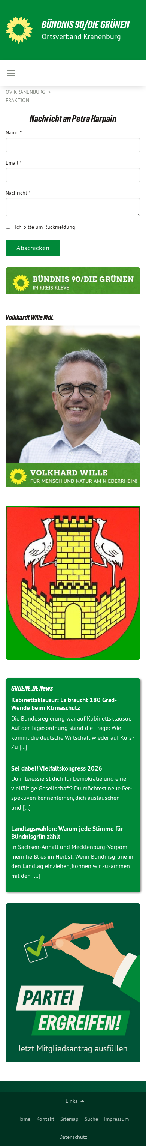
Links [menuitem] (71, 1101)
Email (14, 162)
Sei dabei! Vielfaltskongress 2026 (56, 768)
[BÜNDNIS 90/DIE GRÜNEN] (19, 30)
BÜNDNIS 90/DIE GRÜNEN (86, 24)
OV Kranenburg (26, 92)
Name (14, 132)
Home (23, 1119)
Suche (91, 1119)
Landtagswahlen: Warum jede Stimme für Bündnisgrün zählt (67, 833)
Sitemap (69, 1119)
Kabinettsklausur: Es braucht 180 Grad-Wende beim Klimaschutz (64, 704)
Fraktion (17, 100)
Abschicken (32, 247)
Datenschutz (73, 1137)
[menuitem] (23, 1119)
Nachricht (18, 192)
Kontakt (45, 1119)
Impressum (116, 1119)
